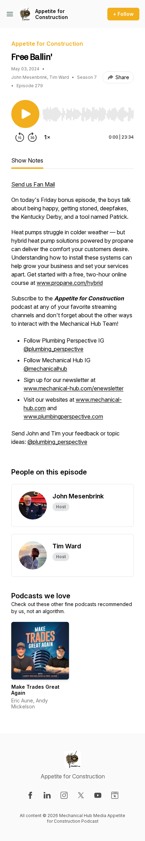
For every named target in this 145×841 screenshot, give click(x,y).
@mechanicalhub (45, 368)
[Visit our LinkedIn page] (47, 795)
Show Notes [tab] (27, 160)
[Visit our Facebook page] (30, 795)
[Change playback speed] (47, 137)
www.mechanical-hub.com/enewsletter (74, 388)
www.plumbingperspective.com (63, 416)
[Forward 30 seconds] (32, 137)
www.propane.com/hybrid (70, 282)
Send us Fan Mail (33, 184)
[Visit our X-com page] (80, 795)
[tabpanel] (72, 316)
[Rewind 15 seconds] (20, 137)
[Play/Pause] (25, 114)
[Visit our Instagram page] (64, 795)
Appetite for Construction (51, 14)
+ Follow (123, 14)
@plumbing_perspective (53, 348)
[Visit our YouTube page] (97, 795)
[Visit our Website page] (114, 795)
